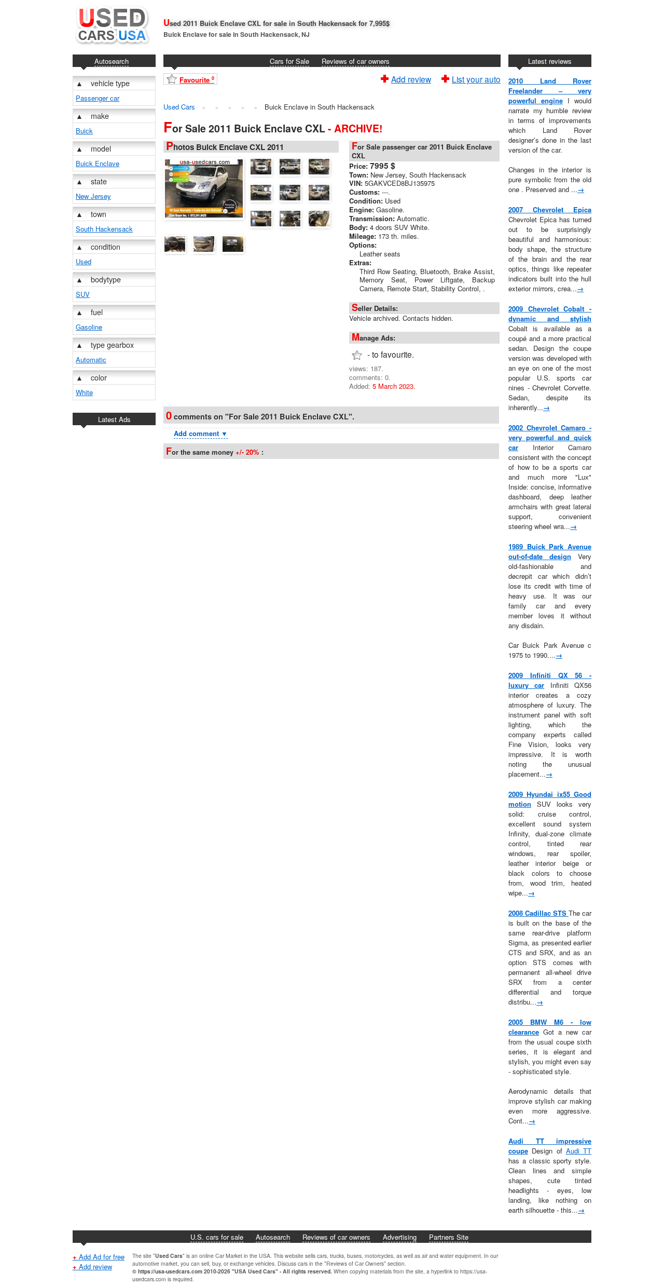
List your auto (476, 78)
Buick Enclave (97, 163)
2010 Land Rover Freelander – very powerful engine (549, 90)
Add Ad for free (99, 1257)
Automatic (91, 359)
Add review (411, 78)
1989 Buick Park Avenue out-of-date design (549, 551)
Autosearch (111, 61)
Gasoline (89, 327)
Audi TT (578, 1151)
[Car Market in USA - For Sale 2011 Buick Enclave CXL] (206, 187)
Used (83, 261)
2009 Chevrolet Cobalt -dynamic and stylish (549, 313)
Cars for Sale (289, 61)
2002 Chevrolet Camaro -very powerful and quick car (549, 437)
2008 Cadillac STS (538, 913)
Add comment (201, 433)
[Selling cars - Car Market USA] (111, 47)
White (84, 392)
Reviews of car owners (356, 61)
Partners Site (448, 1237)
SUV (83, 294)
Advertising (400, 1237)
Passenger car (97, 98)
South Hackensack (104, 229)
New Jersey (93, 196)
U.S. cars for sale (216, 1237)
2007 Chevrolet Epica (549, 209)
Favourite (196, 80)
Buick (84, 130)
